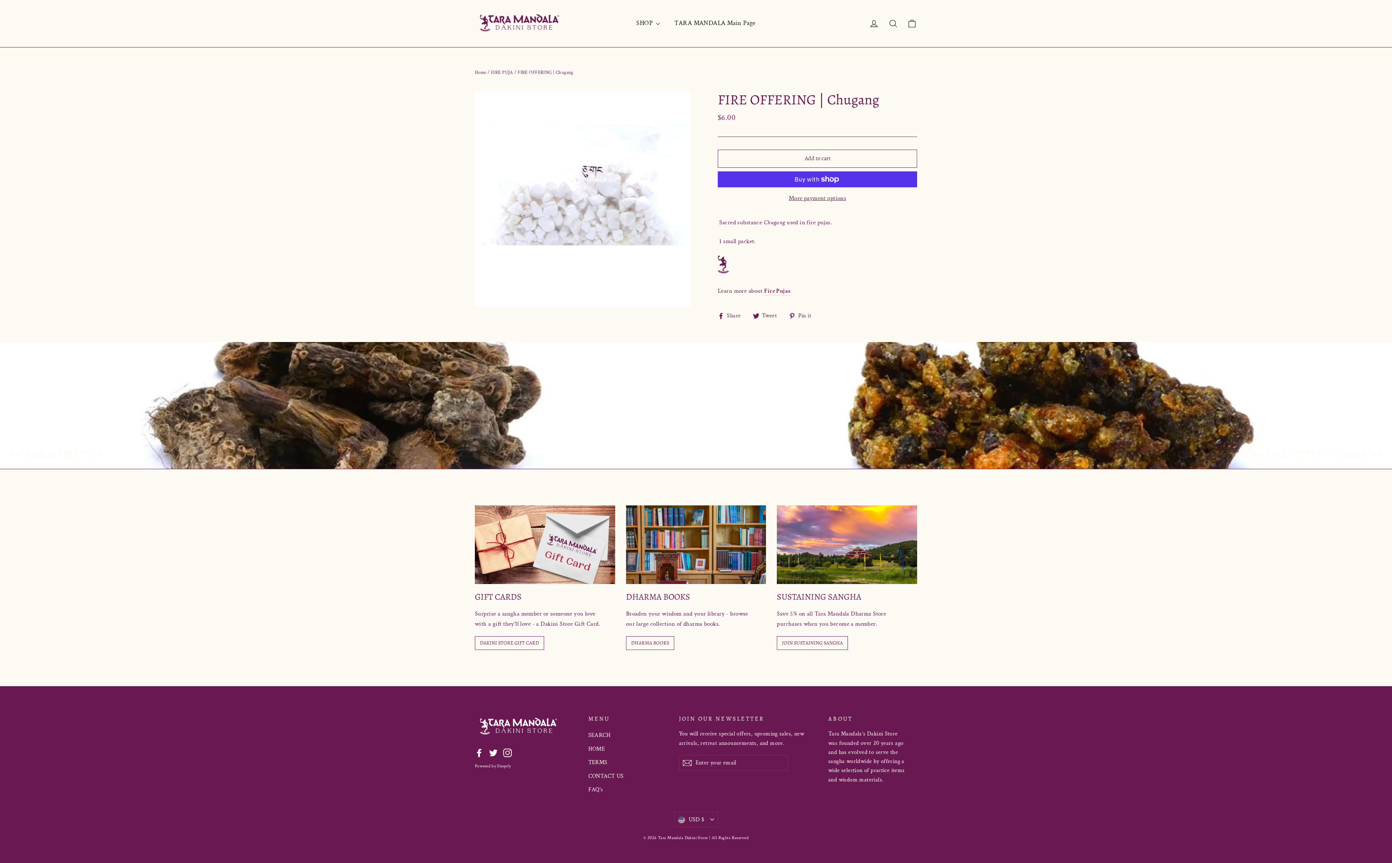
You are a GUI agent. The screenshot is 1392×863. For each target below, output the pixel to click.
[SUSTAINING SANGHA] (847, 544)
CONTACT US (606, 776)
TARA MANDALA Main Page (714, 23)
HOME (596, 749)
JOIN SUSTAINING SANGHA (812, 642)
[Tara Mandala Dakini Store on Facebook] (479, 752)
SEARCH (599, 735)
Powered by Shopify (493, 766)
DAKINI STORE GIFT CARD (509, 642)
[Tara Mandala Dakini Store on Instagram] (507, 752)
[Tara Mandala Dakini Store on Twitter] (493, 752)
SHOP (645, 23)
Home (480, 73)
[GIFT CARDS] (545, 544)
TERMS (598, 762)
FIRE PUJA (502, 73)
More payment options (817, 198)
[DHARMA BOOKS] (696, 544)
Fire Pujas (777, 291)
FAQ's (595, 789)
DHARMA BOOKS (650, 642)
